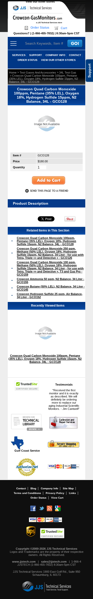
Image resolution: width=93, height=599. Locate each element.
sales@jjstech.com (54, 561)
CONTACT (75, 55)
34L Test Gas (67, 72)
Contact (21, 488)
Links (72, 493)
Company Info (49, 488)
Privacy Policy (55, 493)
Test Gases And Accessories (38, 72)
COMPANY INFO (55, 55)
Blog (33, 488)
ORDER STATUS (27, 60)
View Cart (57, 497)
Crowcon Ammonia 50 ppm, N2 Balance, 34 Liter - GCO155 (50, 280)
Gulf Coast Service (27, 450)
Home (13, 72)
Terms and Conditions (27, 493)
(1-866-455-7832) (43, 33)
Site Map (68, 488)
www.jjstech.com (24, 561)
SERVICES (19, 55)
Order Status (39, 27)
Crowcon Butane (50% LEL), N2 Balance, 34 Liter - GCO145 (51, 288)
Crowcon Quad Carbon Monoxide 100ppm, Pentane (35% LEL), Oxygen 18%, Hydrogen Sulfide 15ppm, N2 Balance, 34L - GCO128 (46, 241)
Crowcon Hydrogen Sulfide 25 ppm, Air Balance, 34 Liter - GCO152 (49, 295)
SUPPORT (35, 55)
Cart (64, 28)
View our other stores (40, 1)
